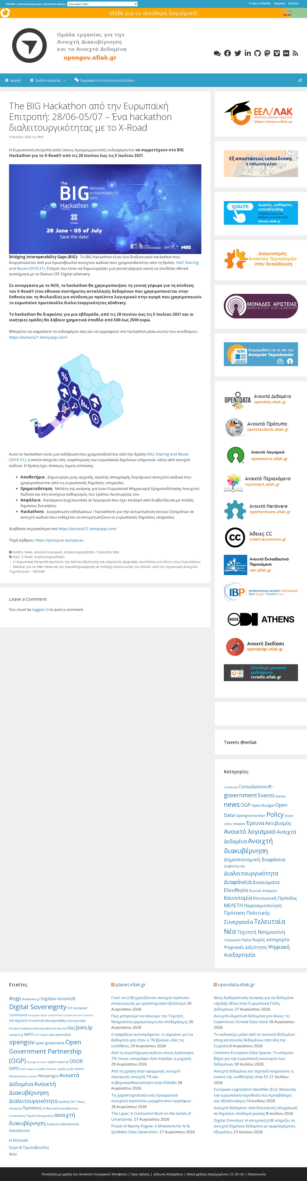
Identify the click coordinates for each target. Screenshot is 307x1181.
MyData (280, 796)
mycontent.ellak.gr (54, 4)
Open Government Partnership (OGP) (45, 1051)
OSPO (14, 1068)
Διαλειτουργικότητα (79, 552)
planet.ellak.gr (131, 985)
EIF (69, 1008)
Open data (47, 1035)
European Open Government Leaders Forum (55, 1015)
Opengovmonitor (250, 815)
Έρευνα (255, 823)
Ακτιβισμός (278, 823)
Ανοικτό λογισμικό (48, 552)
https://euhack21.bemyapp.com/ (38, 337)
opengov (21, 1042)
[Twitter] (237, 53)
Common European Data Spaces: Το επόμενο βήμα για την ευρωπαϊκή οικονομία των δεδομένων (254, 1058)
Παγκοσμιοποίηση (263, 906)
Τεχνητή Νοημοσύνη (261, 932)
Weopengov (48, 1075)
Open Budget (262, 805)
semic (79, 1068)
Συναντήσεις (17, 1116)
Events (18, 552)
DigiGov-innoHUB (58, 998)
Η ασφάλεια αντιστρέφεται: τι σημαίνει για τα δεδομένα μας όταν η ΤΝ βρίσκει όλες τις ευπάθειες (152, 1040)
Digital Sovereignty (38, 1006)
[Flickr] (286, 53)
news (28, 552)
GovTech (88, 1015)
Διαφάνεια (237, 882)
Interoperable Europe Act (50, 1028)
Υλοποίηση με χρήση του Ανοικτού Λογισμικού (76, 1174)
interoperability (55, 1020)
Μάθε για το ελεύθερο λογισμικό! (153, 13)
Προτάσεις (32, 1108)
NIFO (28, 1034)
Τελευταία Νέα (107, 552)
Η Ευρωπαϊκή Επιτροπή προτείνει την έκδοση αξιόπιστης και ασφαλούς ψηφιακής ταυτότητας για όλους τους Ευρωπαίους (107, 562)
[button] (65, 80)
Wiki (13, 1154)
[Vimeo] (277, 53)
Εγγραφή (279, 3)
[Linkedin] (248, 53)
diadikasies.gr (31, 999)
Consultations (253, 787)
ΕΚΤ (73, 1101)
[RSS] (295, 53)
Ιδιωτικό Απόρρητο (263, 891)
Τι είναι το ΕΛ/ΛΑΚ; (260, 3)
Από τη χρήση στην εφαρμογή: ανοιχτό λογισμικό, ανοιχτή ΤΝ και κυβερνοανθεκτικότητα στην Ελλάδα (145, 1076)
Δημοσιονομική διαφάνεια (254, 859)
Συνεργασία (238, 921)
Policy (275, 814)
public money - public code (55, 1069)
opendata (63, 1034)
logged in (40, 609)
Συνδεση (293, 3)
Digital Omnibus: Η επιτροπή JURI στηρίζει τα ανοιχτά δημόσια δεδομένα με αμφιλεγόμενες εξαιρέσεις (255, 1126)
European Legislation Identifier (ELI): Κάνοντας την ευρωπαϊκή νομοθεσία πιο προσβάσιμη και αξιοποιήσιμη (255, 1095)
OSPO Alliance (28, 1069)
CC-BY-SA (237, 1174)
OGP (246, 805)
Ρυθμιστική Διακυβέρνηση (60, 1108)
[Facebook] (227, 53)
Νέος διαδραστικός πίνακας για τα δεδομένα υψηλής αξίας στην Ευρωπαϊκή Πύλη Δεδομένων (254, 1003)
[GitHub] (257, 53)
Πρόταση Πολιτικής (247, 912)
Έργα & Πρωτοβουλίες (29, 1147)
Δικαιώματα (266, 882)
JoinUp (84, 1027)
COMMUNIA (231, 787)
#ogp (15, 998)
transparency (18, 1076)
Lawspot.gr (16, 1035)
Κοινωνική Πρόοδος (275, 898)
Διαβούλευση (234, 866)
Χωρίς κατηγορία (270, 939)
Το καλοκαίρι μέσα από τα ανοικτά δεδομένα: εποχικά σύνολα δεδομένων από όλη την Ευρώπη (254, 1040)
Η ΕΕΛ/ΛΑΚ (18, 1140)
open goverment (49, 1042)
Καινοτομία (238, 897)
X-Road (26, 557)
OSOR (76, 1061)
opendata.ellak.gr (236, 985)
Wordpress (119, 1174)
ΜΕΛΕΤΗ (233, 905)
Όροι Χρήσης (140, 1174)
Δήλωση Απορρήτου (168, 1174)
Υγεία (246, 939)
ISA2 (16, 557)
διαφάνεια (53, 1124)
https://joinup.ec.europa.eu (59, 540)
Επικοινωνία (257, 1174)
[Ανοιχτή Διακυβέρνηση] (76, 45)
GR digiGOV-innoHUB (26, 1020)
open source (58, 1061)
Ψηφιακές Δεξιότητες (245, 947)
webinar (32, 1076)
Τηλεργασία (232, 940)
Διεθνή (64, 1101)
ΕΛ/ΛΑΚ (10, 4)
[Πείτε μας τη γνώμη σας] (217, 53)
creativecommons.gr (29, 4)
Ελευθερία (236, 889)
